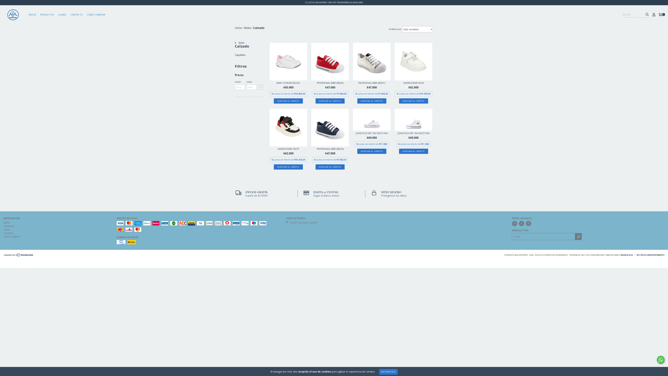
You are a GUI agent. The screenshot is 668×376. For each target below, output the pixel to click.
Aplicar (260, 87)
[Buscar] (647, 14)
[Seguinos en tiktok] (528, 223)
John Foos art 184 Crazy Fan (413, 133)
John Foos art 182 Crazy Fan (372, 133)
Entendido (388, 371)
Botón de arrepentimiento (651, 255)
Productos (47, 15)
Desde (238, 82)
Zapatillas (240, 55)
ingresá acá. (627, 255)
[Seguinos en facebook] (521, 223)
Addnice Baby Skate (288, 148)
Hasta (249, 82)
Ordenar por (395, 29)
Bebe (241, 42)
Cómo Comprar (96, 15)
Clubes (62, 15)
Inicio (32, 15)
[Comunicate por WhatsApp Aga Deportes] (661, 360)
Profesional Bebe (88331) (371, 82)
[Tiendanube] (18, 256)
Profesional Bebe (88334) (330, 148)
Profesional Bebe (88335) (330, 82)
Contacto (76, 15)
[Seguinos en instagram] (514, 223)
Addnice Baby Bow (413, 82)
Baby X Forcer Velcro (288, 82)
